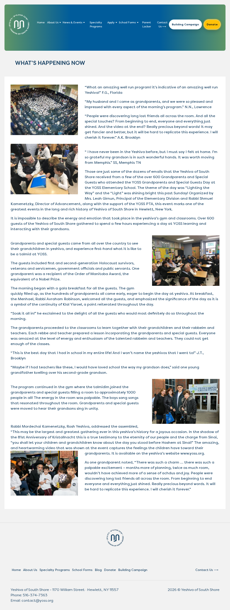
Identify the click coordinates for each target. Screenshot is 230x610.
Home (41, 22)
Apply (111, 22)
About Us (52, 22)
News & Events (72, 22)
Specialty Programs (96, 24)
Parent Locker (146, 24)
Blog (98, 570)
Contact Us (162, 24)
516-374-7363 (35, 595)
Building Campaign (185, 24)
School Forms (127, 22)
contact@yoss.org (37, 600)
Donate (212, 24)
